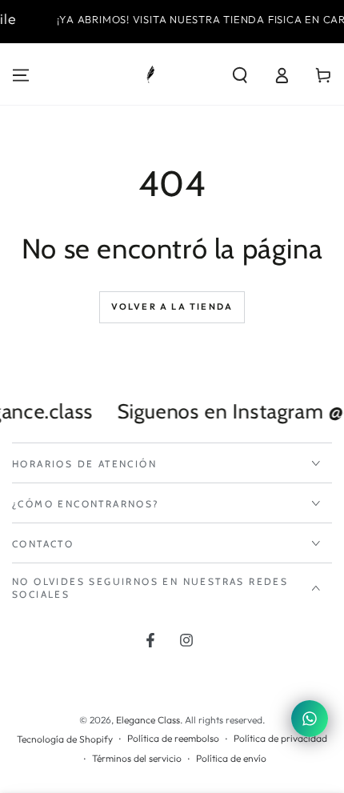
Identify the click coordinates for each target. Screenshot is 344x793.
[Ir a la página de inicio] (150, 75)
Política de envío (231, 758)
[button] (240, 75)
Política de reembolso (173, 738)
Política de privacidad (280, 738)
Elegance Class (148, 720)
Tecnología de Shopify (65, 739)
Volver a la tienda (172, 306)
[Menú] (21, 75)
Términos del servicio (137, 758)
